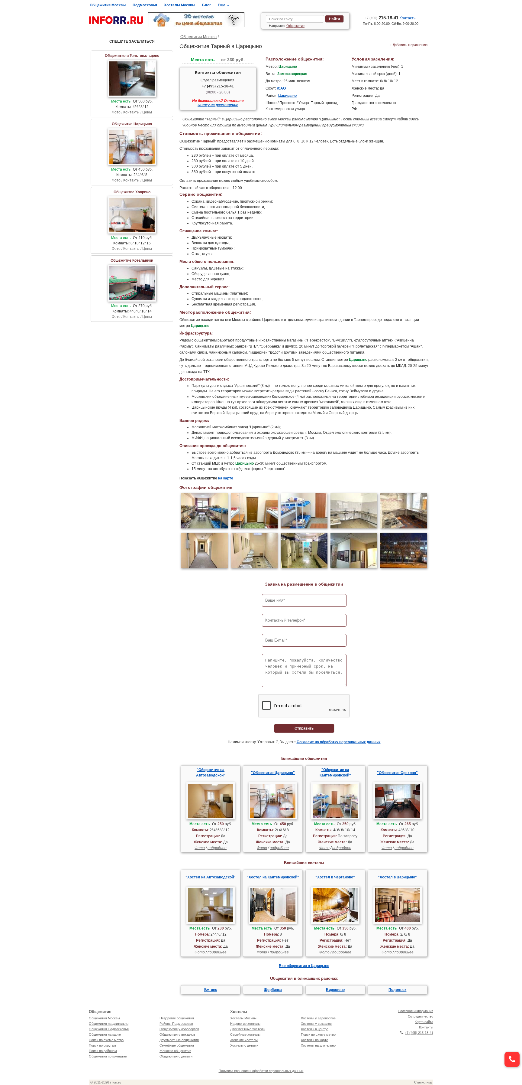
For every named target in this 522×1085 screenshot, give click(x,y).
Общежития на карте (105, 1034)
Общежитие (295, 26)
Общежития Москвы (108, 5)
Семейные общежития (177, 1045)
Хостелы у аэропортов (318, 1018)
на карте (225, 478)
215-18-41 (381, 17)
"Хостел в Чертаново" (335, 877)
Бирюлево (335, 990)
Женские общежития (175, 1051)
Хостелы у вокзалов (316, 1023)
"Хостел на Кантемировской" (273, 877)
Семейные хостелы (245, 1034)
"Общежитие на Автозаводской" (210, 772)
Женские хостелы (244, 1040)
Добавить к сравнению (410, 45)
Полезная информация (415, 1011)
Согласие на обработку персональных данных (339, 742)
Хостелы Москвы (179, 5)
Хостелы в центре (314, 1029)
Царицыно (287, 95)
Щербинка (273, 990)
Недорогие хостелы (245, 1023)
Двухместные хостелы (247, 1029)
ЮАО (281, 88)
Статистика (423, 1082)
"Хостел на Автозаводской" (210, 877)
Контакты (407, 18)
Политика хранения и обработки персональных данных (261, 1071)
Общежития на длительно (108, 1023)
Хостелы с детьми (244, 1045)
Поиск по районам (103, 1051)
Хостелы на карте (314, 1040)
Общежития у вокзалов (177, 1034)
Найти (334, 19)
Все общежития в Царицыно (304, 966)
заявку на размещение (218, 105)
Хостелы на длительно (318, 1045)
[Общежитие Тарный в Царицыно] (204, 511)
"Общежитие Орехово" (397, 773)
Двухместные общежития (179, 1040)
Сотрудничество (420, 1016)
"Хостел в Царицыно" (397, 877)
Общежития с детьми (176, 1056)
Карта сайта (424, 1022)
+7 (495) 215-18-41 (218, 86)
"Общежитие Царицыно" (273, 773)
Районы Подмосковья (176, 1023)
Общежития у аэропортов (179, 1029)
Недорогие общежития (177, 1018)
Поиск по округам (102, 1045)
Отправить (304, 728)
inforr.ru (115, 1082)
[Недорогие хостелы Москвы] (202, 19)
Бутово (210, 990)
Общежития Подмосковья (109, 1029)
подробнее (217, 848)
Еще (222, 5)
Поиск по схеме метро (106, 1040)
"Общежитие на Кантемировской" (335, 772)
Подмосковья (145, 5)
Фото (200, 848)
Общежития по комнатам (108, 1056)
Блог (206, 5)
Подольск (397, 990)
